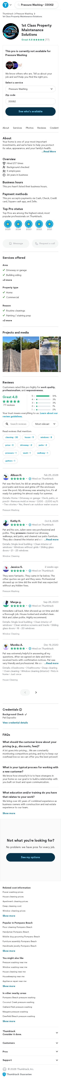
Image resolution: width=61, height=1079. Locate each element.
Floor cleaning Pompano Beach (17, 927)
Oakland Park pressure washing (17, 1007)
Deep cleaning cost (12, 906)
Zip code (10, 95)
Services (17, 128)
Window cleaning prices (14, 911)
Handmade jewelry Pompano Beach (19, 946)
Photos (30, 128)
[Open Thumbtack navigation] (7, 5)
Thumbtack (8, 14)
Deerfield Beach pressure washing (19, 1016)
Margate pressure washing (15, 1012)
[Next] (36, 692)
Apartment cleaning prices (15, 901)
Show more (9, 915)
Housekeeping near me (13, 976)
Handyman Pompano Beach (16, 932)
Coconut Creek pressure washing (18, 1002)
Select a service (14, 82)
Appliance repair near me (14, 981)
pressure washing (24, 14)
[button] (11, 31)
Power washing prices (13, 892)
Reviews (41, 128)
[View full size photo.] (21, 354)
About (6, 128)
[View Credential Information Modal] (20, 709)
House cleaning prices (13, 897)
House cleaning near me (14, 972)
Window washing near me (15, 967)
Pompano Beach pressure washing (19, 997)
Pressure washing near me (15, 962)
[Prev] (25, 692)
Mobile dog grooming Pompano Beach (21, 937)
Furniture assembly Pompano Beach (20, 941)
